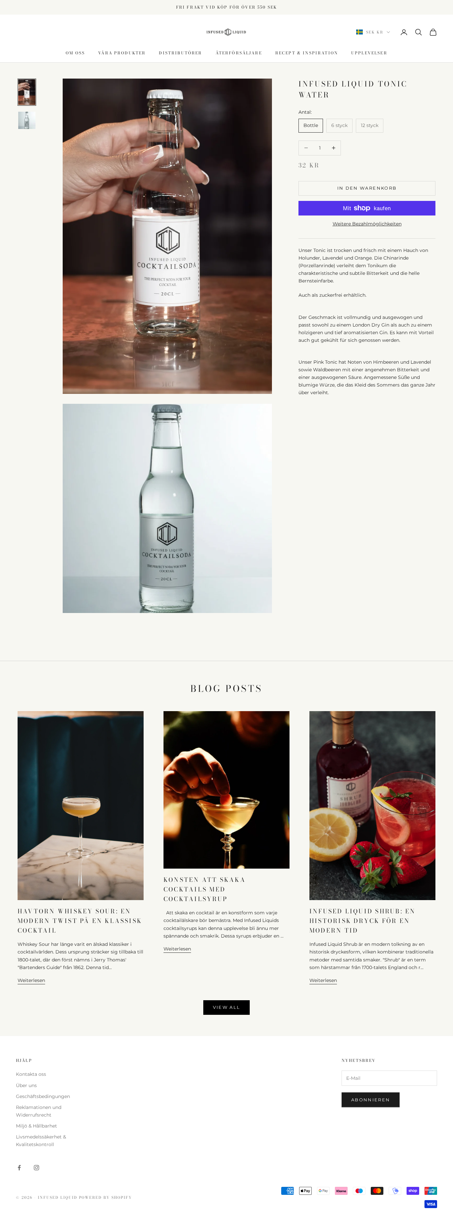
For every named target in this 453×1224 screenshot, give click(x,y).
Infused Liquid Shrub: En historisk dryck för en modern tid (362, 921)
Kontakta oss (31, 1074)
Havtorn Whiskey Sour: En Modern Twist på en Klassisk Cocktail (80, 921)
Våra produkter (122, 53)
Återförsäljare (239, 53)
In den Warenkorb (367, 188)
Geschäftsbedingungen (43, 1096)
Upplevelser (369, 53)
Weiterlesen (31, 980)
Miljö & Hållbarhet (36, 1126)
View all (226, 1007)
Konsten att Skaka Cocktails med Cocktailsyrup (204, 889)
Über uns (26, 1085)
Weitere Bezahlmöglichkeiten (367, 224)
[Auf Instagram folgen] (36, 1167)
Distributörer (180, 53)
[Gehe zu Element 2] (27, 120)
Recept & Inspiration (306, 53)
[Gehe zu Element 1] (27, 92)
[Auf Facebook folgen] (19, 1167)
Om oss (75, 53)
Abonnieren (370, 1099)
